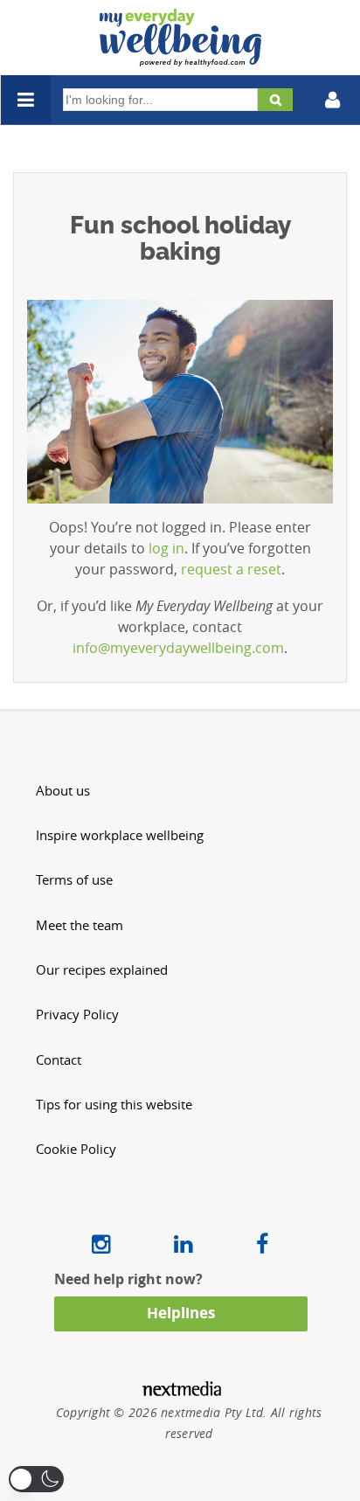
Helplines (181, 1313)
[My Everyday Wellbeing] (180, 56)
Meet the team (79, 925)
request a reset (231, 569)
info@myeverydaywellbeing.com (178, 647)
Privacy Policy (77, 1014)
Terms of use (74, 879)
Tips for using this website (114, 1104)
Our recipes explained (102, 969)
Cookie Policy (76, 1149)
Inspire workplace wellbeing (120, 835)
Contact (58, 1060)
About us (63, 790)
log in (166, 548)
